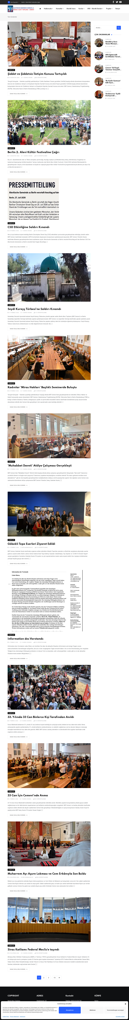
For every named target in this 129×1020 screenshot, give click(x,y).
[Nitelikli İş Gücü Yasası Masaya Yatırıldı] (99, 42)
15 (54, 978)
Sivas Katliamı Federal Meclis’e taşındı (33, 949)
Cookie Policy (6, 1016)
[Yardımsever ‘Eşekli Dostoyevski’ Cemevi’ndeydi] (99, 94)
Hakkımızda (48, 8)
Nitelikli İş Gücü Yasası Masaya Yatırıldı (111, 44)
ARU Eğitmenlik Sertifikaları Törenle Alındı (113, 57)
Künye (96, 1001)
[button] (125, 1004)
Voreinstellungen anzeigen (115, 1010)
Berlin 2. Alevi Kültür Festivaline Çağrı (33, 152)
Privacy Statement (14, 1016)
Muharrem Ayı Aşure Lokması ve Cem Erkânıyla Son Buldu (47, 873)
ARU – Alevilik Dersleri (94, 8)
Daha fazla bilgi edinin (17, 93)
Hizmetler (59, 8)
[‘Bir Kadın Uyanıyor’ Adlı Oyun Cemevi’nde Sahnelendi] (99, 81)
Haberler (108, 39)
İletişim (117, 8)
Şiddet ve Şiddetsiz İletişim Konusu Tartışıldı (37, 74)
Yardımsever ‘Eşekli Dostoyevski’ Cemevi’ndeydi (112, 96)
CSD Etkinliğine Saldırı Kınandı (28, 227)
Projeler (108, 8)
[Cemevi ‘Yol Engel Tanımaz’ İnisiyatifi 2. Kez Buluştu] (99, 68)
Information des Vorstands (25, 639)
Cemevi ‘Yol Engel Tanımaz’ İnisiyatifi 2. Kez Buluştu (112, 70)
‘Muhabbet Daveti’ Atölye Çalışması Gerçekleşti (40, 465)
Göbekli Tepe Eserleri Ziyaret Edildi (31, 544)
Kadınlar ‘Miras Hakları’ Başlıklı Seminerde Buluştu (42, 387)
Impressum (22, 1016)
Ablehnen (93, 1010)
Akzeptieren (70, 1010)
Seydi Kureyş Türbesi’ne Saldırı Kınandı (31, 2)
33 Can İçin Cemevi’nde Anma (28, 795)
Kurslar (81, 8)
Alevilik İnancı (71, 8)
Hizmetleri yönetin (120, 1016)
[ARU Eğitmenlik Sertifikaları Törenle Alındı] (99, 55)
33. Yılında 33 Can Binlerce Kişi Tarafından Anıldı (41, 717)
